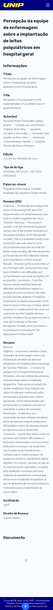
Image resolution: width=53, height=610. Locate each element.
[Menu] (48, 5)
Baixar (24, 606)
